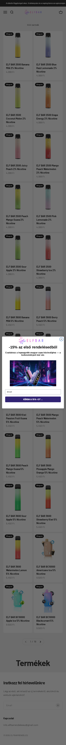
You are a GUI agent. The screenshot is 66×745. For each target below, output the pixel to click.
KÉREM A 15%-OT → (33, 399)
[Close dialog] (61, 339)
